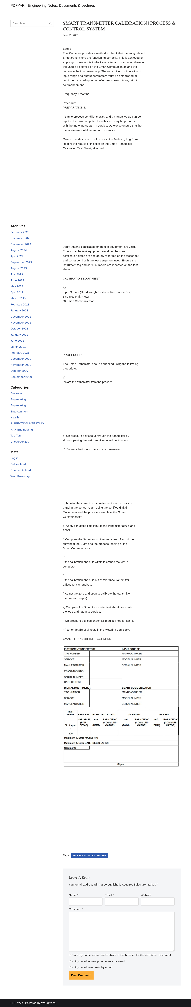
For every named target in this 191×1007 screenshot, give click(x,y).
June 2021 (17, 340)
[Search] (50, 23)
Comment (76, 909)
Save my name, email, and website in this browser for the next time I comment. (121, 955)
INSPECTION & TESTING (27, 423)
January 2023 (19, 310)
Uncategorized (19, 441)
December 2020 (20, 358)
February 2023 (19, 304)
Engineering (18, 399)
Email (109, 895)
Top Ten (15, 435)
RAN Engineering (21, 429)
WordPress (48, 1002)
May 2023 (16, 286)
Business (16, 393)
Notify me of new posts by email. (92, 967)
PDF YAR (16, 1002)
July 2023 (16, 274)
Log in (14, 458)
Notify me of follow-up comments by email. (98, 961)
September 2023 (21, 262)
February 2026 (19, 232)
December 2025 (20, 238)
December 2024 (20, 244)
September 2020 (21, 376)
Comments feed (20, 470)
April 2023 (16, 292)
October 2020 (19, 370)
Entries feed (18, 464)
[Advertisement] (32, 77)
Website (146, 895)
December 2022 (20, 316)
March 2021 (18, 346)
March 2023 (18, 298)
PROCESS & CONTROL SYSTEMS (89, 855)
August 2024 (18, 250)
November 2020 (20, 364)
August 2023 (18, 268)
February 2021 (19, 352)
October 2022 (19, 328)
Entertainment (19, 411)
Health (14, 417)
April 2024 (16, 256)
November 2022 (20, 322)
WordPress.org (20, 476)
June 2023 (17, 280)
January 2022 (19, 334)
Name (73, 895)
